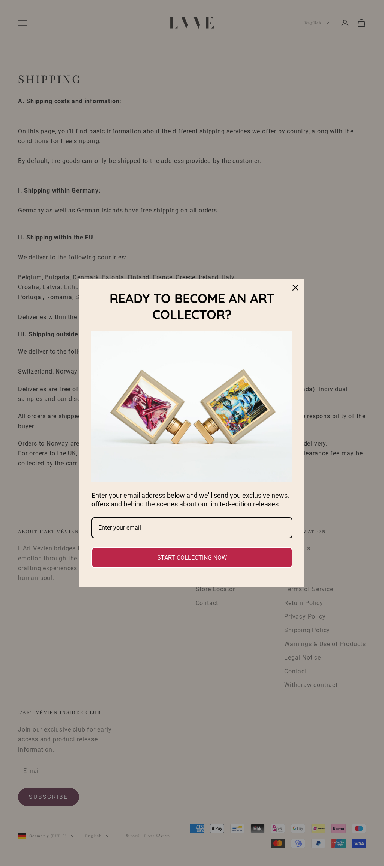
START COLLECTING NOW (192, 557)
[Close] (295, 288)
